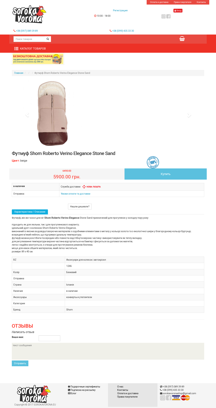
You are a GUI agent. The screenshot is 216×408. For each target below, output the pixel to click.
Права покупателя (182, 2)
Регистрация (120, 10)
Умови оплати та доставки (75, 193)
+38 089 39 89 (27, 30)
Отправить (20, 363)
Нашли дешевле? (79, 206)
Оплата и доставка (159, 2)
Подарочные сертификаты (85, 386)
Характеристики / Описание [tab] (29, 211)
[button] (26, 114)
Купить (165, 174)
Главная (18, 73)
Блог (73, 393)
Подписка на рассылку (83, 390)
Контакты (201, 2)
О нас (120, 386)
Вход (178, 10)
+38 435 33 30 (123, 30)
